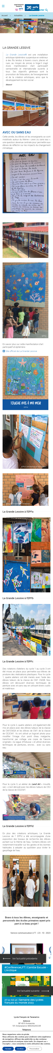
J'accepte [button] (8, 1049)
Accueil (5, 15)
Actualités (18, 15)
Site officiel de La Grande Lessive (21, 351)
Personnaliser (34, 1049)
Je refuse (20, 1049)
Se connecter (38, 9)
